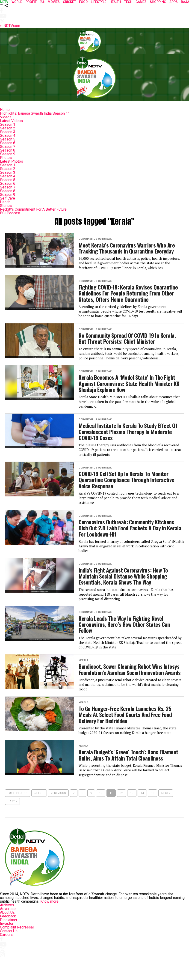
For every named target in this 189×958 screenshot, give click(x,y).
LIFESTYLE (98, 2)
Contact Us (9, 931)
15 (152, 793)
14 (142, 793)
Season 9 (7, 154)
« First (39, 793)
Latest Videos (11, 121)
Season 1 (7, 124)
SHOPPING (158, 2)
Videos (6, 117)
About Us (7, 912)
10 (100, 793)
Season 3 (7, 132)
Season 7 (7, 146)
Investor (6, 923)
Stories (6, 205)
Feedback (8, 916)
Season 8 (7, 150)
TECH (128, 2)
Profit (31, 2)
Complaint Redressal (17, 927)
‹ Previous (58, 793)
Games (141, 2)
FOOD (83, 2)
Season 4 (7, 135)
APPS (173, 2)
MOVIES (54, 2)
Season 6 (7, 143)
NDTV (4, 2)
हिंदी (42, 2)
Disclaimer (8, 920)
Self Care (7, 198)
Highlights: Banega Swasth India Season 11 (35, 113)
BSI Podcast (10, 213)
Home (5, 109)
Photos (6, 157)
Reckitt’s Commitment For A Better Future (33, 209)
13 (131, 793)
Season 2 (7, 128)
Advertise (8, 909)
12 (121, 793)
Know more (49, 901)
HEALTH (115, 2)
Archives (7, 905)
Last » (12, 801)
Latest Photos (11, 161)
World (17, 2)
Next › (165, 793)
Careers (6, 934)
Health (5, 202)
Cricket (69, 2)
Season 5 (7, 139)
